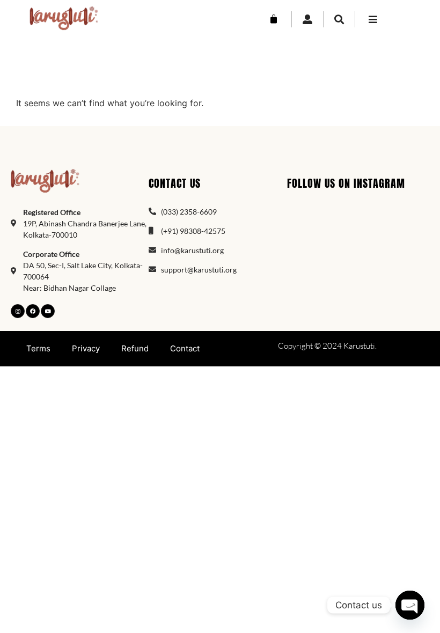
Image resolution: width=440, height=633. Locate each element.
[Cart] (273, 19)
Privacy (86, 348)
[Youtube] (48, 311)
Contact (185, 348)
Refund (135, 348)
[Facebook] (33, 311)
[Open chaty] (409, 605)
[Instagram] (18, 311)
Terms (38, 348)
